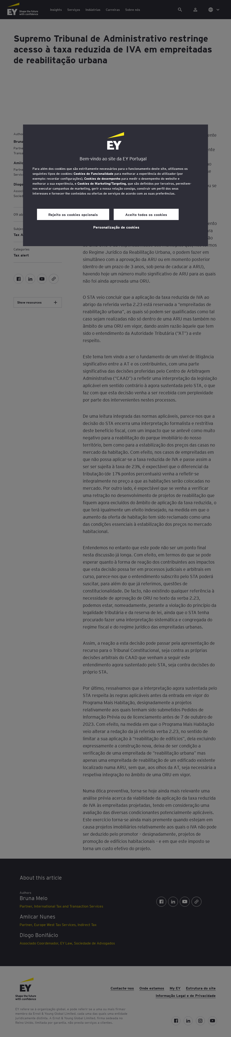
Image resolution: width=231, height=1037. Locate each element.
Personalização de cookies (116, 227)
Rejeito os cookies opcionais (73, 214)
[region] (115, 185)
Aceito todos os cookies (146, 214)
